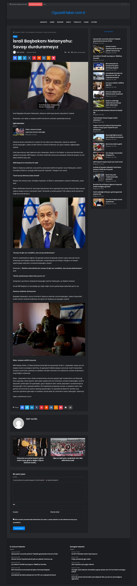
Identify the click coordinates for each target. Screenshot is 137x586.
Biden (23, 32)
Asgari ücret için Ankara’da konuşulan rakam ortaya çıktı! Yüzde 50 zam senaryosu (107, 127)
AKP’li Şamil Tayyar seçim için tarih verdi (108, 162)
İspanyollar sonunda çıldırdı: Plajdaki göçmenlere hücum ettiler (106, 40)
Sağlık (68, 22)
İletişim (94, 22)
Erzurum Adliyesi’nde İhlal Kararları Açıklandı (114, 93)
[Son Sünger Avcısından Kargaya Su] (98, 155)
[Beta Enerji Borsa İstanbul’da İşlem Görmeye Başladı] (98, 66)
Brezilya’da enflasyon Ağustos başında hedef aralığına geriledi (107, 185)
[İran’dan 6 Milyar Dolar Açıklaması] (98, 202)
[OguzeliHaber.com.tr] (68, 12)
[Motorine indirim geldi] (98, 147)
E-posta (16, 512)
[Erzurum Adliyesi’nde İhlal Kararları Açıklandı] (98, 94)
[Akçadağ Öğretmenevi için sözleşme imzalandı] (98, 138)
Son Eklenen (108, 31)
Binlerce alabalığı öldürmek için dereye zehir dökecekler (113, 103)
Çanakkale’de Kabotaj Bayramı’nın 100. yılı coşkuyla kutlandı (114, 75)
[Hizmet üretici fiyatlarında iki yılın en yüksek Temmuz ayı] (98, 49)
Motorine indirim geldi (114, 144)
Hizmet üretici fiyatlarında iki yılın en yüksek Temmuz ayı (114, 48)
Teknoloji (77, 22)
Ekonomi (60, 22)
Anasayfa (43, 22)
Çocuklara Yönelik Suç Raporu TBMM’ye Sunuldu (58, 4)
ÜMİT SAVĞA (20, 52)
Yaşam (86, 22)
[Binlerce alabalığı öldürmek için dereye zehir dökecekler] (98, 103)
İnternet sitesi (54, 512)
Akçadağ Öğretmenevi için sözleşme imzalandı (114, 136)
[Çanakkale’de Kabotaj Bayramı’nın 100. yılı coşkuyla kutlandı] (98, 76)
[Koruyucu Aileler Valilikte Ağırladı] (98, 85)
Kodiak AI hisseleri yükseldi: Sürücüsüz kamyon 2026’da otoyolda (107, 168)
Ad (14, 504)
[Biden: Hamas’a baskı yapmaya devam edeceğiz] (18, 132)
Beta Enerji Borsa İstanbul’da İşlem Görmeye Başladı (112, 66)
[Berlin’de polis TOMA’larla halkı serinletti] (98, 177)
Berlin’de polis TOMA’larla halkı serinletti (112, 177)
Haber (52, 22)
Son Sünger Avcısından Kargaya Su (114, 154)
